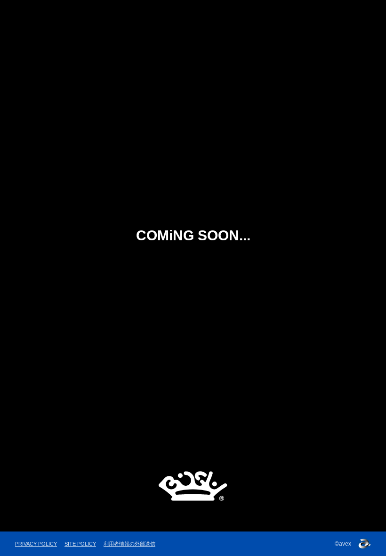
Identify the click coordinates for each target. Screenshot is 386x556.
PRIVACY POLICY (36, 544)
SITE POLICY (80, 544)
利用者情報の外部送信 (129, 544)
